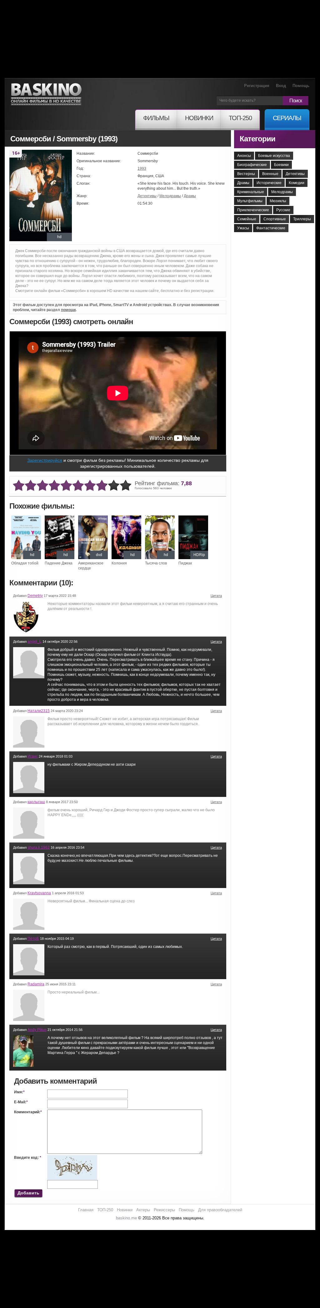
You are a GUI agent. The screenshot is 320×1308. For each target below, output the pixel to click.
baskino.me (126, 1218)
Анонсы (244, 156)
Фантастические (270, 228)
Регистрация (256, 85)
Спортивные (274, 219)
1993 (142, 168)
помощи (68, 310)
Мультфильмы (249, 201)
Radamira (36, 984)
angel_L (35, 641)
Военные (270, 174)
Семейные (246, 219)
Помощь (300, 85)
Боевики (281, 165)
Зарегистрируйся (44, 460)
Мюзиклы (278, 201)
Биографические (252, 165)
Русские (283, 210)
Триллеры (302, 219)
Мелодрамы (170, 196)
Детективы (147, 196)
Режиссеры (164, 1210)
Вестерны (246, 174)
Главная (85, 1210)
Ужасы (243, 228)
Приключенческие (253, 210)
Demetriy (35, 595)
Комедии (296, 183)
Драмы (190, 196)
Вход (281, 85)
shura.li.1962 (39, 847)
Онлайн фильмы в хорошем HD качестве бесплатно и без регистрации (46, 94)
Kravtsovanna (39, 893)
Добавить (28, 1192)
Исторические (269, 183)
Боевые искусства (274, 156)
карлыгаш (36, 802)
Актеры (143, 1210)
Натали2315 (39, 711)
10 (126, 486)
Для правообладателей (220, 1210)
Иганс (33, 756)
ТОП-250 (105, 1210)
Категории (257, 138)
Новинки (124, 1210)
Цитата (216, 596)
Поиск (295, 100)
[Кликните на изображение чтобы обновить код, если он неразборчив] (72, 1157)
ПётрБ (33, 938)
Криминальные (250, 192)
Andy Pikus (37, 1029)
